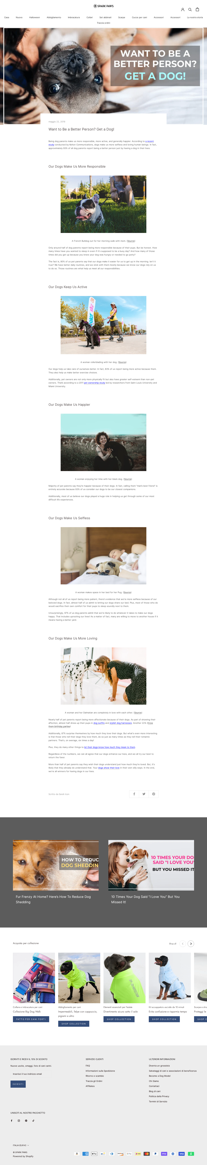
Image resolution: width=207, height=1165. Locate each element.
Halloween (34, 17)
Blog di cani (154, 1091)
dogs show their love (109, 767)
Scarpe (121, 17)
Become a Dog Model (159, 1076)
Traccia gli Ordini (94, 1081)
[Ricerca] (190, 9)
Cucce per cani (139, 17)
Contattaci (154, 1086)
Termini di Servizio (158, 1101)
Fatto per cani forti (31, 1019)
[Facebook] (12, 1120)
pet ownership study (94, 382)
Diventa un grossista (159, 1065)
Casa (6, 17)
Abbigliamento (54, 17)
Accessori (159, 17)
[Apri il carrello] (197, 9)
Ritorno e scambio (95, 1076)
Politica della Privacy (159, 1096)
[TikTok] (33, 1120)
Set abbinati (105, 17)
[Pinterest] (26, 1120)
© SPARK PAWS (20, 1152)
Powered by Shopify (23, 1156)
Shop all (172, 943)
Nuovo (19, 17)
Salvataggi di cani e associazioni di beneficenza (172, 1071)
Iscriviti (18, 1084)
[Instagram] (19, 1120)
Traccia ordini (103, 23)
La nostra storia (195, 17)
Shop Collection (74, 1024)
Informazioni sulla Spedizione (100, 1071)
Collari (90, 17)
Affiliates (90, 1086)
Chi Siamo (154, 1081)
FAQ (88, 1065)
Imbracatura (74, 17)
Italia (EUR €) (19, 1145)
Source (131, 241)
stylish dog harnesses (121, 723)
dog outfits (99, 723)
